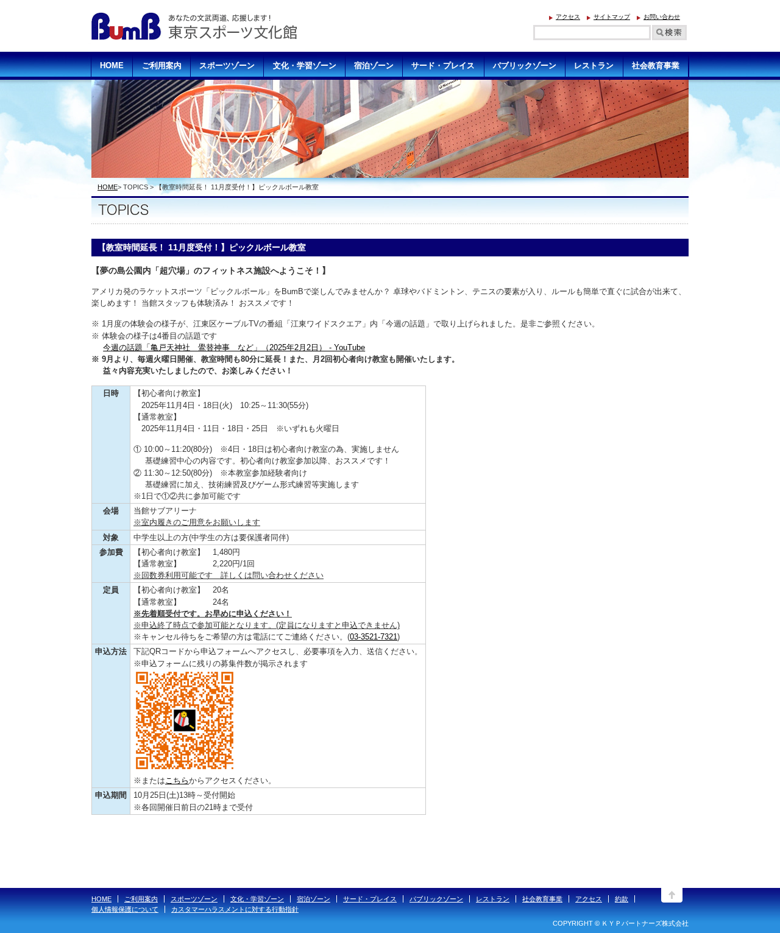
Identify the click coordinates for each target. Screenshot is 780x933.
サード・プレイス (370, 899)
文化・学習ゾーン (257, 899)
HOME (108, 187)
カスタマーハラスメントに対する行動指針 (235, 909)
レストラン (492, 899)
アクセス (568, 16)
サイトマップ (612, 16)
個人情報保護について (124, 909)
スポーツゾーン (194, 899)
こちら (177, 780)
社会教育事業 (542, 899)
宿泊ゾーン (313, 899)
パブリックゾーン (436, 899)
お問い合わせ (662, 16)
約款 (621, 899)
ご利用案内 (141, 899)
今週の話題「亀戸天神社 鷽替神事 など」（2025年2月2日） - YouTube (234, 347)
